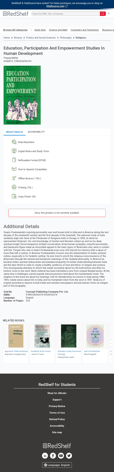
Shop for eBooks (57, 393)
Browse (18, 37)
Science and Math (58, 30)
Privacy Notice (57, 406)
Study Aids (40, 30)
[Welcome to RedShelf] (15, 14)
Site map (57, 432)
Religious (81, 37)
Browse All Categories (15, 30)
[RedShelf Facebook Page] (53, 457)
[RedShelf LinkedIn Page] (45, 457)
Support (57, 399)
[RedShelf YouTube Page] (61, 457)
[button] (56, 142)
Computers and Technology (85, 30)
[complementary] (57, 337)
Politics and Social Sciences (41, 37)
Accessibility (57, 425)
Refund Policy (57, 419)
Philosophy (66, 37)
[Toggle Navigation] (109, 14)
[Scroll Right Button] (111, 343)
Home (7, 37)
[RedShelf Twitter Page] (69, 457)
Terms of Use (57, 412)
